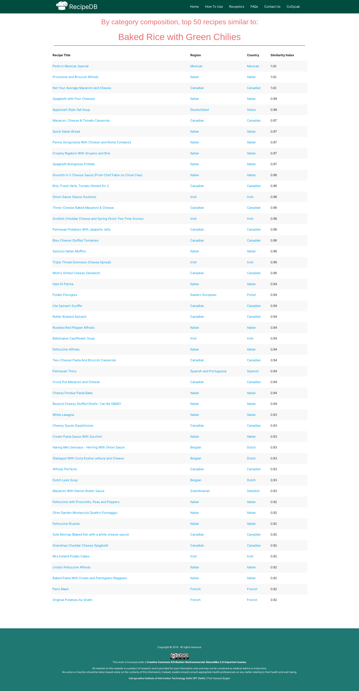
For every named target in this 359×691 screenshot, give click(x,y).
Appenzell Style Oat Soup (71, 110)
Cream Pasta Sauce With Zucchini (77, 436)
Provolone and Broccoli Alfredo (75, 77)
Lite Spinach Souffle (67, 306)
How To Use (214, 7)
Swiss (251, 110)
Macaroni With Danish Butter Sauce (79, 491)
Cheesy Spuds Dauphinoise (73, 425)
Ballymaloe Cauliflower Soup (74, 338)
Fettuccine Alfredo (66, 349)
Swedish (253, 491)
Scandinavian (200, 491)
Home (194, 7)
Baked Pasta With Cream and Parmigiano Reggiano (90, 578)
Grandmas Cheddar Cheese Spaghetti (80, 545)
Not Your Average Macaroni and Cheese (82, 88)
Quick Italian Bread (66, 131)
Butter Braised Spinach (69, 317)
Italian (194, 77)
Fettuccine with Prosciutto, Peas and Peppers (86, 502)
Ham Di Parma (63, 284)
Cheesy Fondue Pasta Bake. (73, 393)
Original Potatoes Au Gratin (72, 600)
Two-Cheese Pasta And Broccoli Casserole (84, 360)
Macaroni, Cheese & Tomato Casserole (81, 120)
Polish (251, 295)
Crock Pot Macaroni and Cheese (76, 382)
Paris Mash (61, 589)
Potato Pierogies (65, 295)
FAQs (254, 7)
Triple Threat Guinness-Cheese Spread (82, 262)
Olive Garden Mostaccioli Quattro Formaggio (85, 513)
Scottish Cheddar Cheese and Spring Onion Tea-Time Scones (98, 219)
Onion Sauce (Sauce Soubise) (74, 197)
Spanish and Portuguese (208, 371)
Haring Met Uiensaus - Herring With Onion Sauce (89, 447)
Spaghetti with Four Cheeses (74, 99)
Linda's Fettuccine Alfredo (72, 567)
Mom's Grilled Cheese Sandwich (76, 273)
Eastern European (203, 295)
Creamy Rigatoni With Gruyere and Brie (81, 153)
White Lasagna (63, 415)
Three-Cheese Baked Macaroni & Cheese (83, 208)
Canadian (197, 88)
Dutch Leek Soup (65, 480)
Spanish (253, 371)
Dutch (251, 447)
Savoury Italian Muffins (69, 251)
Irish (193, 197)
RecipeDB (83, 6)
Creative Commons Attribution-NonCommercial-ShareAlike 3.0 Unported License (196, 662)
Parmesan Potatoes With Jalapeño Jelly (82, 229)
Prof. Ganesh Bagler (218, 678)
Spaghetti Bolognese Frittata (74, 164)
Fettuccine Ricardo (66, 524)
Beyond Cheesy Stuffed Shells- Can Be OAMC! (87, 404)
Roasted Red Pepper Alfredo (74, 328)
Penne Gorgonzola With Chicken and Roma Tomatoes (92, 142)
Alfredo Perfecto (65, 469)
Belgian (195, 447)
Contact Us (272, 7)
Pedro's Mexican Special (71, 66)
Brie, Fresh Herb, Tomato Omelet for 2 (81, 186)
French (195, 589)
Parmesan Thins (64, 371)
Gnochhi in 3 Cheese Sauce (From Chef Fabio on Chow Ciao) (97, 175)
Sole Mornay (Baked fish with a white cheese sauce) (91, 534)
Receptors (236, 7)
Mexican (196, 66)
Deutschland (199, 110)
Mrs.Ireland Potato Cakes (71, 556)
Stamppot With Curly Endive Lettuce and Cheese (88, 458)
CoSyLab (293, 7)
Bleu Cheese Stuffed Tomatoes (75, 240)
